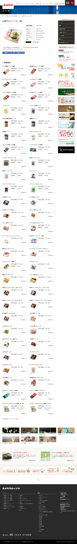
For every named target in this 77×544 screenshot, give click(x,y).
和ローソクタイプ (23, 498)
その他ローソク (23, 508)
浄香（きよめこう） (43, 497)
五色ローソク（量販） (8, 498)
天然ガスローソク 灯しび (9, 506)
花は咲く (41, 516)
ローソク (45, 3)
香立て (40, 531)
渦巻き (40, 519)
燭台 (21, 510)
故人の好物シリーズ (16, 16)
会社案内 (62, 507)
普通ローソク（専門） (8, 497)
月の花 (40, 498)
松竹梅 (40, 523)
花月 (40, 528)
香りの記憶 (41, 526)
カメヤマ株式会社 (6, 541)
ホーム (3, 16)
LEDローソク (6, 502)
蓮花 (21, 497)
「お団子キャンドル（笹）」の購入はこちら (13, 52)
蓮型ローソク (6, 508)
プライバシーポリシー (15, 541)
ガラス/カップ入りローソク (25, 500)
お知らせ (18, 3)
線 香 (51, 3)
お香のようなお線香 (43, 500)
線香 (60, 25)
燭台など (61, 39)
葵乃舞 (40, 518)
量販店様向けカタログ (65, 504)
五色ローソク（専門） (8, 500)
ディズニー (41, 505)
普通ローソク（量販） (8, 495)
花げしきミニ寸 (42, 508)
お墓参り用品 (62, 29)
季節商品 (21, 506)
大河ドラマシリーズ (43, 510)
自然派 (40, 524)
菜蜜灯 (21, 495)
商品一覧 (38, 3)
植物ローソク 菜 (7, 505)
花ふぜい (41, 495)
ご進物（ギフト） (63, 32)
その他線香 (41, 529)
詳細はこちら (32, 460)
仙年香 (40, 521)
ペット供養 (61, 35)
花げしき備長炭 (42, 506)
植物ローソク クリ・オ (9, 503)
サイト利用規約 (23, 541)
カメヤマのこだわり (28, 3)
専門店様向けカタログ (65, 506)
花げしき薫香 (42, 502)
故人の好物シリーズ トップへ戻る (10, 418)
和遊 (21, 502)
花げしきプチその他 (43, 514)
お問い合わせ (63, 509)
